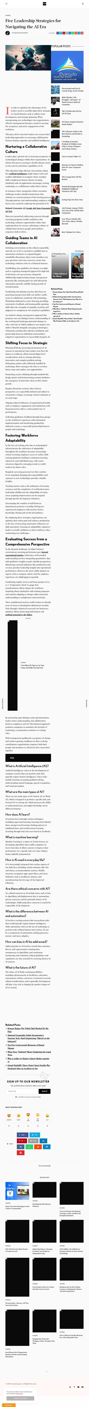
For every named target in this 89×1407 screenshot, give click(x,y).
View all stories (79, 251)
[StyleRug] (44, 3)
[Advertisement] (28, 91)
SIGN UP (44, 1091)
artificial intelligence (18, 174)
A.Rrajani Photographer (20, 32)
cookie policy (19, 1393)
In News (8, 15)
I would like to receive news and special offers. (29, 1097)
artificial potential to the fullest (18, 615)
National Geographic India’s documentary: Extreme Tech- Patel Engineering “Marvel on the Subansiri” (29, 1038)
